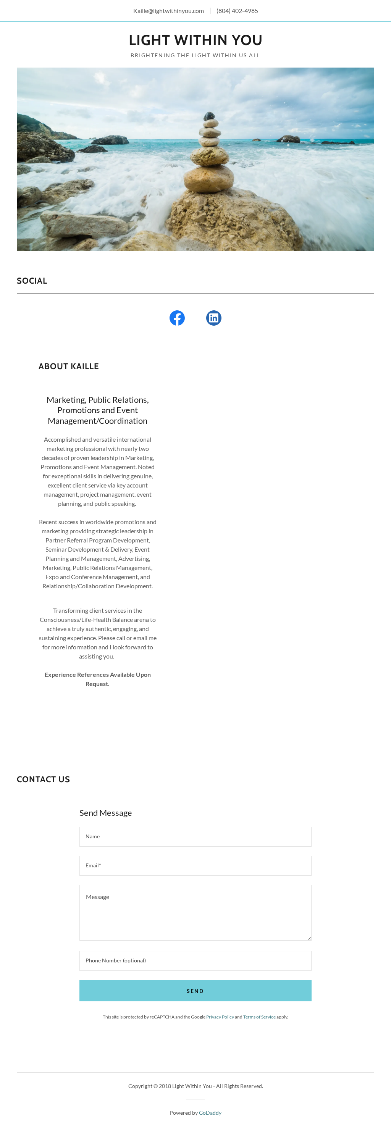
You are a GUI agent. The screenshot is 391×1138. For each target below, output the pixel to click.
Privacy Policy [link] (220, 1017)
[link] (196, 42)
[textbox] (195, 837)
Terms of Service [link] (259, 1017)
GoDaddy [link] (210, 1112)
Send (195, 991)
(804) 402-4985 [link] (237, 10)
